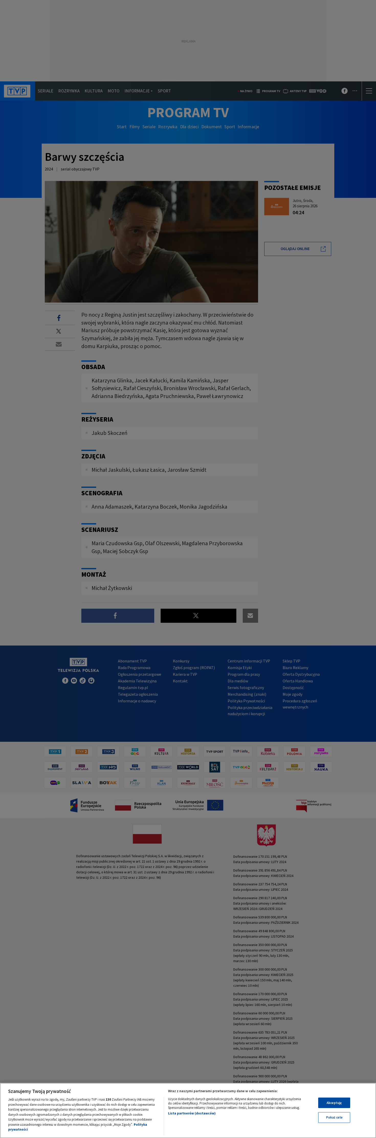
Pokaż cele (334, 1117)
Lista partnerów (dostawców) (192, 1113)
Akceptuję (334, 1103)
